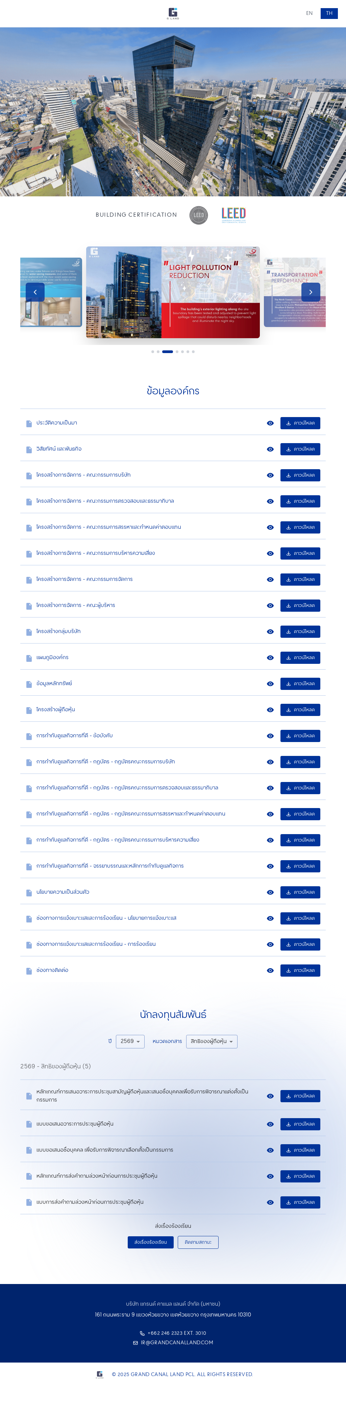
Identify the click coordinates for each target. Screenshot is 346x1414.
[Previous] (35, 292)
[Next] (310, 292)
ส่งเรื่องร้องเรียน (150, 1242)
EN (309, 13)
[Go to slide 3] (164, 351)
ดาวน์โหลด (304, 423)
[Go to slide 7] (193, 351)
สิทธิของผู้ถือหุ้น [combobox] (209, 1041)
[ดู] (270, 423)
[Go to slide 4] (173, 351)
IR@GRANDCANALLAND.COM (177, 1343)
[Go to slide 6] (188, 351)
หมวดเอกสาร (167, 1042)
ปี (110, 1042)
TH (329, 13)
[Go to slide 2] (158, 351)
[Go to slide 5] (182, 351)
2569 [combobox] (127, 1041)
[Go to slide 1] (152, 351)
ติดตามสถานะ (198, 1242)
